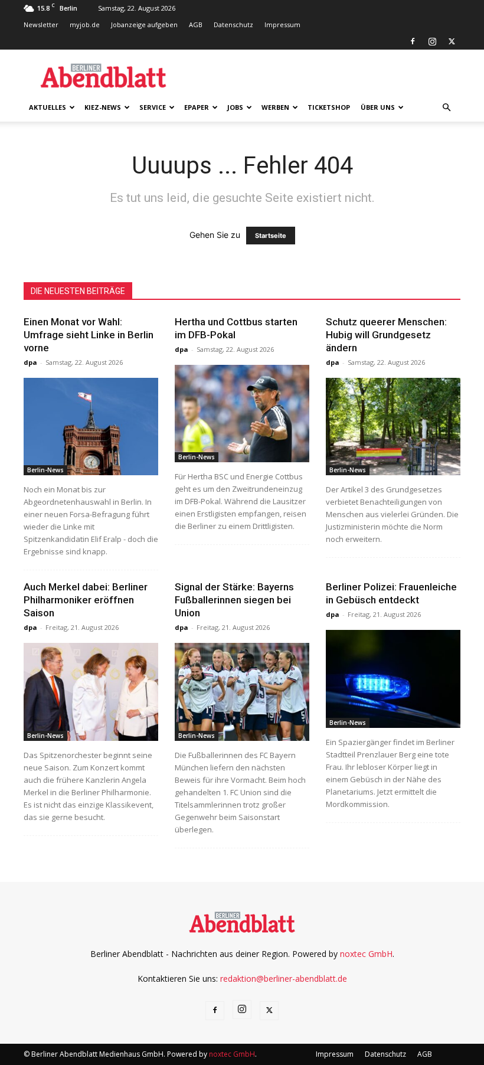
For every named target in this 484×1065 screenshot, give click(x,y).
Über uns (378, 107)
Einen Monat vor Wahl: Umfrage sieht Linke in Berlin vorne (88, 335)
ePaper (196, 107)
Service (152, 107)
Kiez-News (102, 107)
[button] (446, 107)
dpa (30, 362)
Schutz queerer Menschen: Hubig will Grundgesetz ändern (386, 335)
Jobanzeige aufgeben (144, 24)
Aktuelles (47, 107)
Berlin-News (45, 470)
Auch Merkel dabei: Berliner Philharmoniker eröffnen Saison (86, 600)
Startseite (270, 235)
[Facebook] (412, 41)
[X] (451, 41)
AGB (195, 24)
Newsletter (41, 24)
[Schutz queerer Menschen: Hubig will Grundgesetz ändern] (393, 426)
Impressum (282, 24)
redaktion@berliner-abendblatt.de (283, 978)
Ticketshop (329, 107)
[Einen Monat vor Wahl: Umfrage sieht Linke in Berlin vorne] (91, 426)
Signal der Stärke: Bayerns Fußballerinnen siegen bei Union (234, 600)
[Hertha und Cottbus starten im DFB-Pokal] (242, 413)
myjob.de (85, 24)
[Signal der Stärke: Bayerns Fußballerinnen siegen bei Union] (242, 691)
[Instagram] (432, 41)
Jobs (235, 107)
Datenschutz (233, 24)
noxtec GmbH (366, 953)
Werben (275, 107)
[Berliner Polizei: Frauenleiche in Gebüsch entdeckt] (393, 678)
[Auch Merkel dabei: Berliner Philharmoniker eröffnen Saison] (91, 691)
